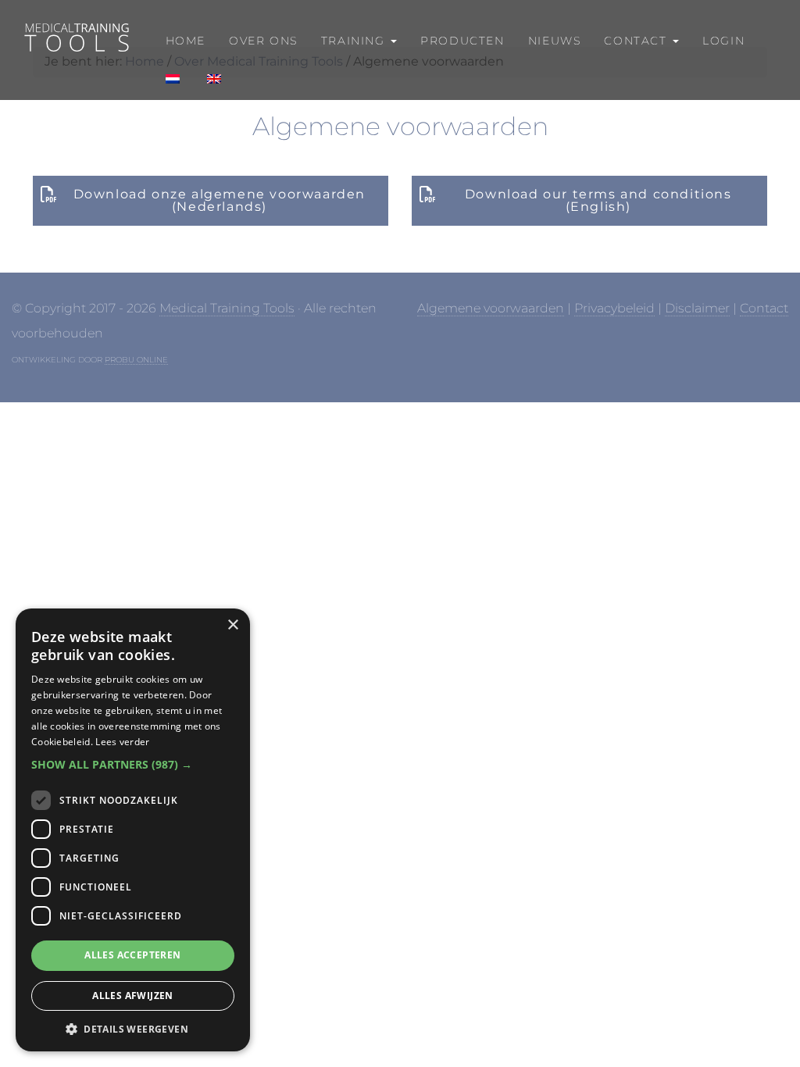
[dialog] (133, 829)
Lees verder (122, 741)
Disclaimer (697, 308)
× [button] (232, 625)
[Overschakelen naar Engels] (212, 79)
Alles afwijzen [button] (132, 995)
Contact (764, 308)
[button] (132, 765)
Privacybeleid (614, 308)
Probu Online (136, 359)
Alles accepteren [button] (132, 955)
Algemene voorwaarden (490, 308)
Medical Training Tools (75, 37)
